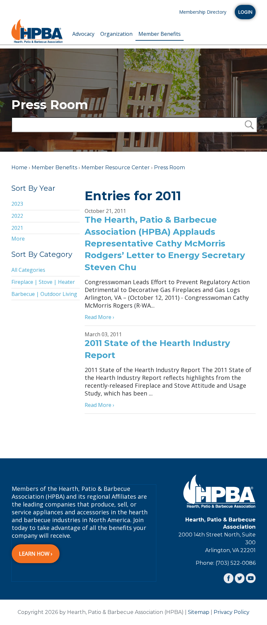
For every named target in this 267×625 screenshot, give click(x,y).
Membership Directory (202, 12)
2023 (17, 203)
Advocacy (83, 33)
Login (245, 12)
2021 (17, 227)
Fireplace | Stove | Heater (43, 281)
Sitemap (198, 612)
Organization (116, 33)
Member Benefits (159, 33)
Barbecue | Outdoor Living (44, 294)
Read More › (99, 317)
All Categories (28, 269)
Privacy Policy (231, 612)
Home (19, 167)
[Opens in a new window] (228, 578)
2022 (17, 215)
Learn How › (35, 553)
